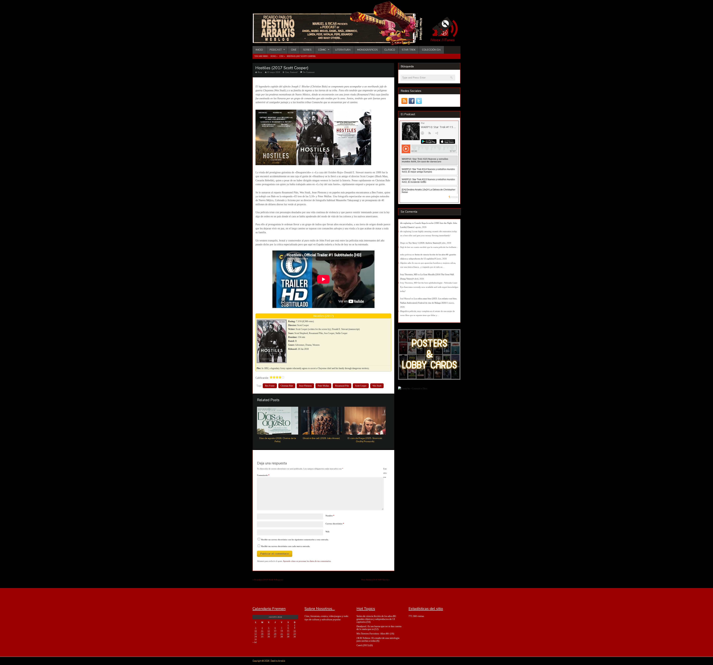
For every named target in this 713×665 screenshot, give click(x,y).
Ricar (260, 72)
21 (282, 634)
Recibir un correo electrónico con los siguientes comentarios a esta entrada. (295, 539)
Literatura (343, 50)
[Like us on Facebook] (411, 101)
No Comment (309, 72)
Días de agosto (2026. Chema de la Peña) (277, 440)
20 (275, 634)
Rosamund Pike (342, 385)
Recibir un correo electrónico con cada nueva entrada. (285, 546)
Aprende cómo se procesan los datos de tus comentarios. (307, 561)
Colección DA (431, 50)
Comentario (263, 475)
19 (269, 634)
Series (307, 50)
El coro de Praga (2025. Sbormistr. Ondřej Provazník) (365, 440)
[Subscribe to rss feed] (404, 101)
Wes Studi (376, 385)
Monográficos (367, 50)
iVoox (435, 40)
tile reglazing (405, 223)
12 (269, 631)
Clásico (389, 50)
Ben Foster (270, 385)
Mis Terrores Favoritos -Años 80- (372, 633)
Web (327, 531)
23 (295, 634)
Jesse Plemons (305, 385)
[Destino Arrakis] (340, 42)
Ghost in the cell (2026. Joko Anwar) (321, 438)
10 (256, 631)
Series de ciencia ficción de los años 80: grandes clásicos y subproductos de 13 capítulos (376, 619)
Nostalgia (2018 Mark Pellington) (268, 580)
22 (288, 634)
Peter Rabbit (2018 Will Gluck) (374, 580)
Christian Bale (287, 385)
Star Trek (409, 50)
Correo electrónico (334, 523)
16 (295, 631)
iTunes (449, 40)
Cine (294, 50)
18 (262, 634)
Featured (293, 72)
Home (273, 56)
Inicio (259, 50)
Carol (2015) (362, 645)
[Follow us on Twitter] (419, 101)
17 (256, 634)
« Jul (255, 642)
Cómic (320, 50)
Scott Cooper (361, 385)
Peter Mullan (323, 385)
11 (262, 631)
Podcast (274, 50)
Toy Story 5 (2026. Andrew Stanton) (424, 243)
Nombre (329, 516)
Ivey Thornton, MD (408, 274)
